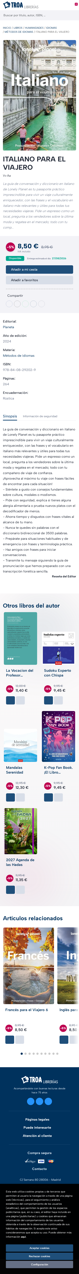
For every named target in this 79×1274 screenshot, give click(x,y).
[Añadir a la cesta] (10, 700)
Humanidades (34, 27)
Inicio (7, 27)
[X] (39, 1101)
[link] (20, 700)
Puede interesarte (37, 1128)
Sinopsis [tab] (10, 416)
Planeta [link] (8, 327)
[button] (22, 1054)
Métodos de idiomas (19, 31)
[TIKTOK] (48, 1101)
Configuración (39, 1264)
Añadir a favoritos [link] (24, 280)
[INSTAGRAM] (30, 1101)
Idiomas (51, 27)
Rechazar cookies (39, 1256)
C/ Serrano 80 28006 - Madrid (40, 1179)
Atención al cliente (37, 1136)
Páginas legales (37, 1119)
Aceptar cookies (39, 1248)
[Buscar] (73, 15)
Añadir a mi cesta (24, 269)
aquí (23, 1236)
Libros (18, 27)
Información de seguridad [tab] (40, 416)
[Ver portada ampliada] (39, 95)
